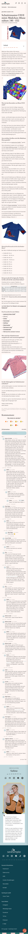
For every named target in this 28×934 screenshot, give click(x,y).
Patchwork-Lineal (7, 327)
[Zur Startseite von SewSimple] (6, 3)
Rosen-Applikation (12, 205)
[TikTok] (20, 856)
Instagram (5, 905)
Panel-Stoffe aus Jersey (11, 147)
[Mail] (9, 778)
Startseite (4, 7)
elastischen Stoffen (16, 142)
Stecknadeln (6, 320)
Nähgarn (5, 316)
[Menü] (25, 3)
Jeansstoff (4, 208)
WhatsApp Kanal (7, 908)
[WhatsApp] (5, 778)
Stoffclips (5, 323)
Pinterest (5, 920)
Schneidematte (7, 329)
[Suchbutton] (16, 3)
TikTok (4, 916)
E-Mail (4, 923)
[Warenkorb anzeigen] (22, 3)
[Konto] (19, 3)
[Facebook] (18, 778)
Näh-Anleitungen (12, 7)
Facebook (5, 912)
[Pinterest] (22, 778)
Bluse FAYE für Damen (14, 73)
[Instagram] (13, 778)
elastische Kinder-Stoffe (9, 314)
